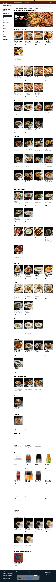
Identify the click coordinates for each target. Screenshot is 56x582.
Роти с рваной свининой (37, 275)
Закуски (4, 20)
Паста (4, 28)
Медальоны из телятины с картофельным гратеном (28, 351)
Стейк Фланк (16, 310)
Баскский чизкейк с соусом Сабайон (27, 445)
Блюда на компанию (6, 31)
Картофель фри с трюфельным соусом (48, 148)
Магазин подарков (6, 13)
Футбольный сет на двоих (47, 41)
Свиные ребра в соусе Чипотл (47, 351)
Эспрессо (16, 528)
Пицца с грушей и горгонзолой (16, 93)
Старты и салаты (6, 22)
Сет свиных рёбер (37, 387)
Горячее (4, 30)
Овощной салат (37, 200)
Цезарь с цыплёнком (28, 217)
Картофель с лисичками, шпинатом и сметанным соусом (18, 41)
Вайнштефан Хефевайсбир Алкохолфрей (37, 465)
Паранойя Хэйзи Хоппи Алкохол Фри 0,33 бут (47, 465)
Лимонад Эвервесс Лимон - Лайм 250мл (48, 481)
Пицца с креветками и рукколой (28, 77)
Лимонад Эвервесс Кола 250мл (38, 481)
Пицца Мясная (16, 76)
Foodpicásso (6, 578)
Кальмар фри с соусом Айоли (27, 164)
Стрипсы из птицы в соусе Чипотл (17, 129)
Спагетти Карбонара (38, 330)
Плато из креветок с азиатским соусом (17, 388)
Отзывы (4, 6)
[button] (15, 19)
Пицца (4, 17)
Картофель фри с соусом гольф (47, 112)
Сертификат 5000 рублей (18, 562)
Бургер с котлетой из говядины (17, 275)
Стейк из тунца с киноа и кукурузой (28, 294)
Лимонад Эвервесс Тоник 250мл (17, 496)
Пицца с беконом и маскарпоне (37, 93)
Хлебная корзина (17, 407)
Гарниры (4, 34)
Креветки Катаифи (27, 128)
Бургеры (4, 25)
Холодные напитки (6, 37)
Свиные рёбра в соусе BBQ (16, 112)
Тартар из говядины (28, 200)
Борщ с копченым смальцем (17, 255)
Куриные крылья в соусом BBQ (47, 164)
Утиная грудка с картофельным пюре (17, 368)
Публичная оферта (32, 571)
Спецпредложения (6, 16)
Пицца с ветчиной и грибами (27, 93)
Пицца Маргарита (47, 76)
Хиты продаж (5, 19)
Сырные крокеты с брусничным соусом (27, 181)
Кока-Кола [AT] (16, 480)
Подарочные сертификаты (5, 41)
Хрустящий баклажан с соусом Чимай (38, 181)
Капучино (15, 543)
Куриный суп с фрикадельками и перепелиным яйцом (47, 238)
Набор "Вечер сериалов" (37, 77)
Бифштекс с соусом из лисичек (38, 41)
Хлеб (4, 33)
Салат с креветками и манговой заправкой (17, 201)
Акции (4, 8)
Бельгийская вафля (37, 444)
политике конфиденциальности (27, 578)
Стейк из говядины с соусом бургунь (37, 294)
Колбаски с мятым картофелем (17, 351)
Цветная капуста (47, 180)
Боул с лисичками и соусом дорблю (27, 41)
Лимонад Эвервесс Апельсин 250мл (28, 481)
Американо (36, 528)
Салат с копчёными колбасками (17, 218)
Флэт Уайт (26, 543)
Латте (46, 528)
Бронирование (5, 11)
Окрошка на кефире (28, 237)
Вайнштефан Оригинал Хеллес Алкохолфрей (27, 465)
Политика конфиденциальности (21, 571)
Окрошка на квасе (37, 237)
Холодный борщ (17, 237)
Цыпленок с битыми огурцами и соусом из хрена (17, 295)
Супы (4, 23)
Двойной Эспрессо (28, 528)
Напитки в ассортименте (16, 465)
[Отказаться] (38, 575)
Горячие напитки (6, 39)
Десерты (4, 36)
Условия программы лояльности (6, 10)
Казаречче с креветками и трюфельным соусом (28, 331)
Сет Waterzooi (27, 387)
